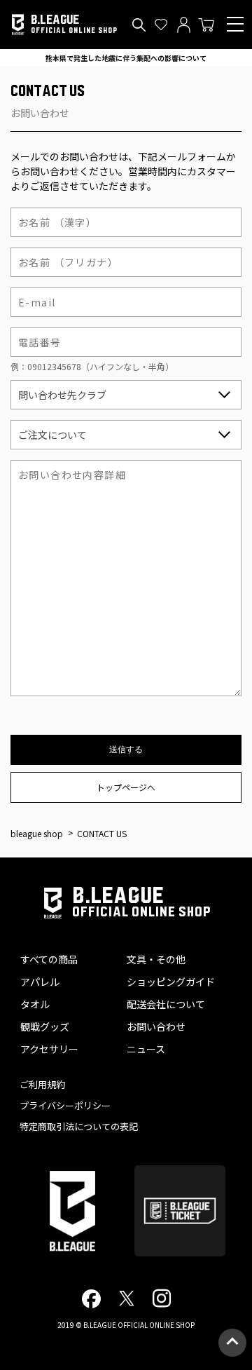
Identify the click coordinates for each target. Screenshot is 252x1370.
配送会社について (166, 1004)
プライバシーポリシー (65, 1105)
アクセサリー (49, 1049)
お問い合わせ (156, 1026)
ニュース (146, 1049)
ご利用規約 (42, 1084)
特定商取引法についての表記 (79, 1126)
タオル (35, 1004)
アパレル (39, 982)
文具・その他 (156, 959)
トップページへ (126, 787)
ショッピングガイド (171, 982)
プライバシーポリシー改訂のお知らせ (126, 58)
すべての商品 (49, 959)
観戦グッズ (44, 1026)
